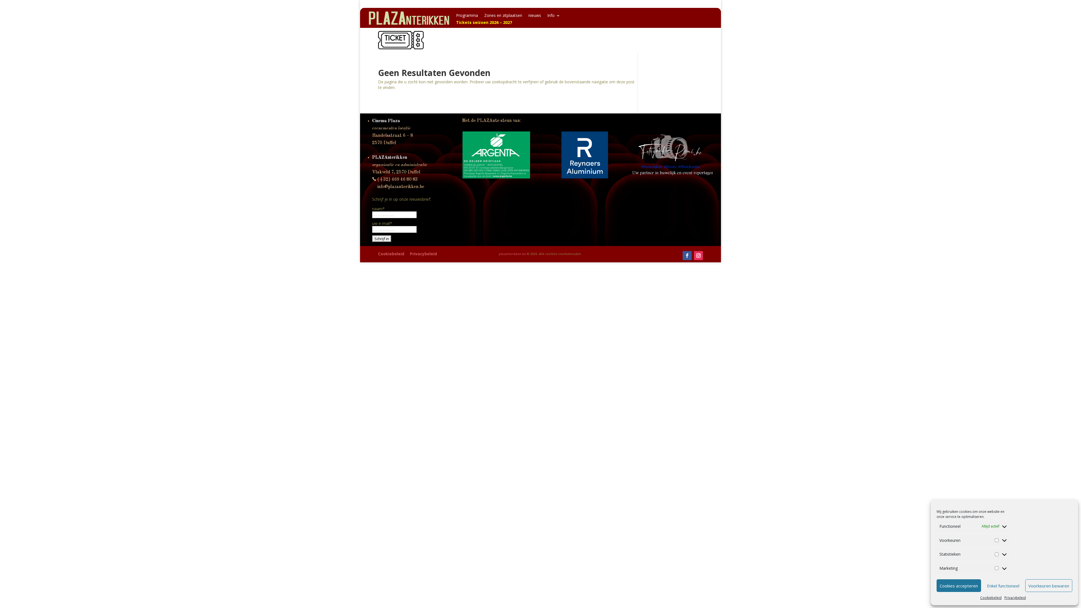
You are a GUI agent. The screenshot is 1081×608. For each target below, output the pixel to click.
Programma (467, 16)
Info (551, 16)
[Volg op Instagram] (698, 255)
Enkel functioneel (1003, 586)
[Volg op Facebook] (687, 255)
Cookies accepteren (959, 586)
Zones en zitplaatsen (503, 16)
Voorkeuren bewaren (1048, 586)
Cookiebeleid (991, 597)
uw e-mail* (382, 223)
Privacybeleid (1015, 597)
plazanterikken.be (512, 254)
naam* (378, 208)
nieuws (534, 16)
